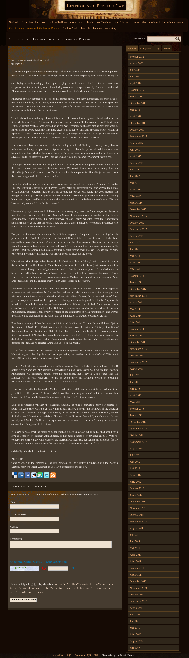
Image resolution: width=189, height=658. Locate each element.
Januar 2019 (136, 96)
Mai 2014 (135, 309)
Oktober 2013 (137, 355)
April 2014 (135, 315)
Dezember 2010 (138, 581)
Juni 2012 (135, 461)
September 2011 (138, 521)
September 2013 (138, 362)
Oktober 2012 (137, 435)
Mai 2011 (135, 548)
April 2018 (135, 116)
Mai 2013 (135, 388)
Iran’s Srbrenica (122, 22)
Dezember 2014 (138, 289)
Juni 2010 (135, 621)
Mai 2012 (135, 468)
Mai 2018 (135, 109)
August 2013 (136, 368)
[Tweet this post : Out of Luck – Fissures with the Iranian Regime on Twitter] (47, 477)
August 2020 (136, 63)
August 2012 (136, 448)
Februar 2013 (137, 408)
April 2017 (135, 156)
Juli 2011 (135, 534)
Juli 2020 (135, 70)
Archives (132, 48)
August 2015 (136, 236)
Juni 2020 (135, 76)
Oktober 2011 (137, 515)
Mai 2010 (135, 627)
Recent (167, 48)
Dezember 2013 (138, 342)
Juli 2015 (135, 242)
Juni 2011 (135, 541)
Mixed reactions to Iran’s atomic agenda (162, 22)
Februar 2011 (137, 568)
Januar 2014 (136, 335)
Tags (157, 48)
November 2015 (138, 216)
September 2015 (138, 229)
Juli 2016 (135, 169)
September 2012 (138, 441)
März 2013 (135, 402)
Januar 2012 (136, 495)
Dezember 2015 (138, 209)
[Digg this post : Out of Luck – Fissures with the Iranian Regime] (21, 477)
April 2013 (135, 395)
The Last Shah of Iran (73, 28)
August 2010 (136, 607)
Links (136, 22)
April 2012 (135, 475)
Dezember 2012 (138, 422)
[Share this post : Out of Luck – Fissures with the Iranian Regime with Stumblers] (40, 477)
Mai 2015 (135, 256)
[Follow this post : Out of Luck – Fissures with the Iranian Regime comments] (53, 477)
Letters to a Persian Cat (95, 5)
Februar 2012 (137, 488)
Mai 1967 (135, 647)
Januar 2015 (136, 282)
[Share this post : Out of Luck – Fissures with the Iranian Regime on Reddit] (34, 477)
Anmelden (58, 655)
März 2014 (135, 322)
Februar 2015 (137, 275)
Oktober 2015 (137, 222)
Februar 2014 (137, 329)
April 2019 (135, 83)
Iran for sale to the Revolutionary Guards (62, 22)
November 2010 (138, 588)
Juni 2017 (135, 149)
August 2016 (136, 163)
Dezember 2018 (138, 103)
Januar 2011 (136, 574)
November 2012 (138, 428)
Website (14, 526)
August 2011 (136, 528)
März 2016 (135, 196)
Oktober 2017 (137, 129)
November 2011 (138, 508)
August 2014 (136, 302)
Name (14, 502)
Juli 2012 (135, 455)
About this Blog (30, 22)
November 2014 (138, 295)
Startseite (14, 22)
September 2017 (138, 136)
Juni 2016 (135, 176)
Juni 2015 (135, 249)
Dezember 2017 (138, 123)
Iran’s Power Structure (99, 22)
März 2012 (135, 481)
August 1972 (136, 641)
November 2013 (138, 348)
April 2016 (135, 189)
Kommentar (16, 538)
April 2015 (135, 262)
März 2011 (135, 561)
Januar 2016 (136, 202)
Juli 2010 (135, 614)
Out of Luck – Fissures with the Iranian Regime (34, 28)
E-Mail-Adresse (19, 514)
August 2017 (136, 143)
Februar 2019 (137, 89)
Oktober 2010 (137, 594)
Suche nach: (139, 38)
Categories (145, 48)
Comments (83, 655)
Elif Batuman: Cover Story (102, 28)
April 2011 (135, 554)
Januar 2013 (136, 415)
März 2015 (135, 269)
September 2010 (138, 601)
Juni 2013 (135, 382)
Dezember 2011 (138, 501)
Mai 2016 (135, 182)
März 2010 (135, 634)
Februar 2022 (137, 56)
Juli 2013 (135, 375)
